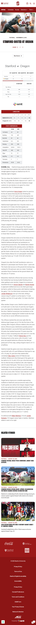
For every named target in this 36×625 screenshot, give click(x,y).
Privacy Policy (18, 566)
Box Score (17, 56)
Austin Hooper (29, 284)
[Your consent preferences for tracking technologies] (3, 622)
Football (12, 37)
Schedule (11, 10)
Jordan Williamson (6, 293)
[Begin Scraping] (33, 622)
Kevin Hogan (18, 191)
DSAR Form (18, 602)
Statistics (24, 10)
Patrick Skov (22, 336)
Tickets (31, 10)
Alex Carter (11, 356)
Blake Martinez (16, 416)
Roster (17, 10)
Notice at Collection (18, 611)
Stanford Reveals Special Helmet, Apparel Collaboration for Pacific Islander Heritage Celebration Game (17, 490)
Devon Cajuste (18, 284)
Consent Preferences (18, 592)
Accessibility (18, 581)
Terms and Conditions (18, 597)
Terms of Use (18, 571)
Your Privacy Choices (18, 606)
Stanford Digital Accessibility (18, 576)
